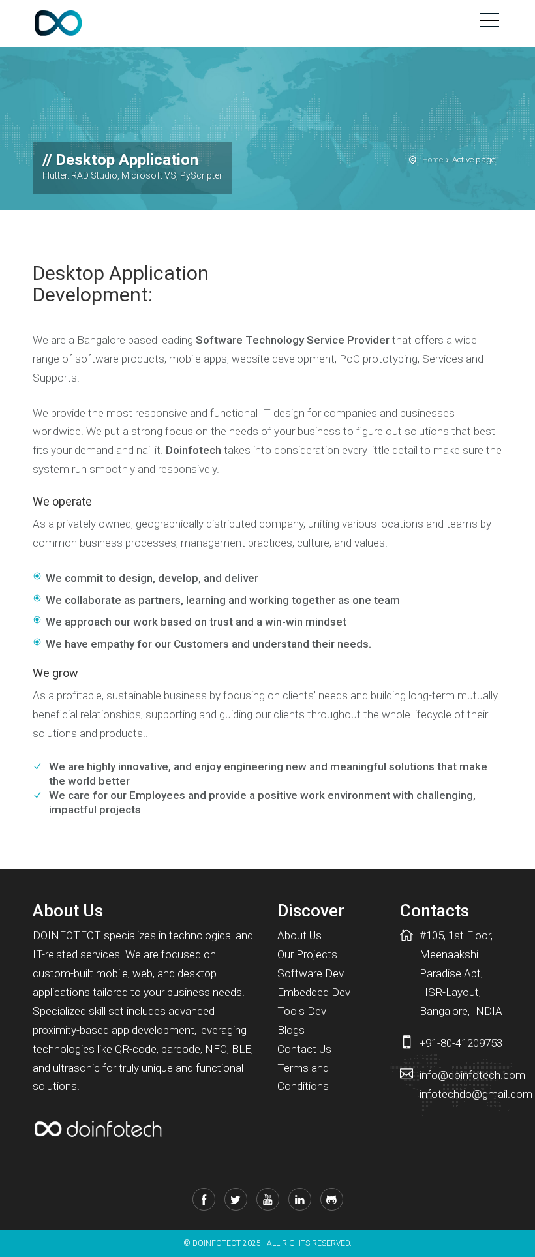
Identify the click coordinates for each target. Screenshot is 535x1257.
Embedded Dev (313, 992)
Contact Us (304, 1048)
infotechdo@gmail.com (476, 1093)
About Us (299, 935)
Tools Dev (301, 1011)
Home (432, 159)
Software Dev (310, 973)
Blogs (291, 1030)
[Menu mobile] (489, 23)
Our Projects (307, 954)
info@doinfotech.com (472, 1075)
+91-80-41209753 (461, 1043)
